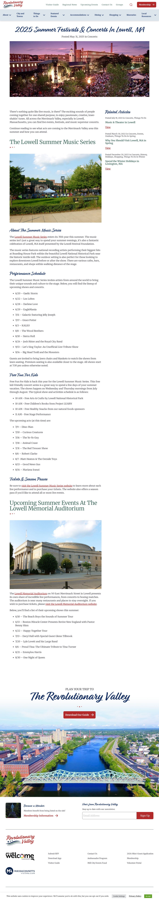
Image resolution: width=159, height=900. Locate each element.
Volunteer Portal (134, 863)
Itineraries (131, 15)
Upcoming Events (89, 4)
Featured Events (55, 14)
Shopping (113, 15)
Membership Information (38, 815)
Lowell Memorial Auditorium (31, 593)
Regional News (70, 4)
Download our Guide (77, 714)
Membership (145, 4)
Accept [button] (148, 896)
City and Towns (20, 14)
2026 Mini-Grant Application (140, 853)
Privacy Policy (135, 896)
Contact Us (107, 4)
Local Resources (146, 14)
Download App (54, 858)
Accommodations (78, 15)
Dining (98, 15)
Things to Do (36, 14)
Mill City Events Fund (97, 863)
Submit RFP (53, 853)
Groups (119, 4)
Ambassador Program (97, 858)
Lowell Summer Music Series (31, 236)
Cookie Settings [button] (119, 896)
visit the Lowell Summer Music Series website (46, 485)
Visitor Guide (52, 4)
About (5, 15)
